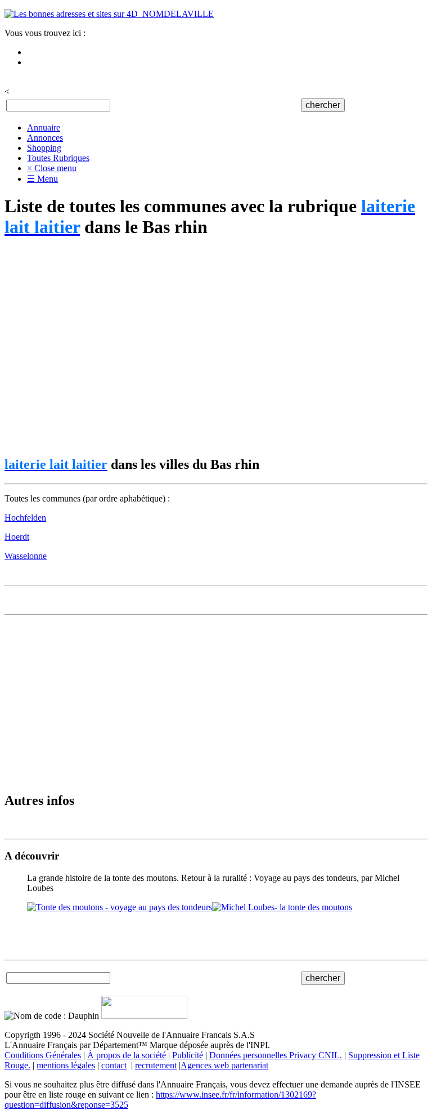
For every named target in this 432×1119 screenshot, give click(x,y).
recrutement (156, 1065)
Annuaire (43, 127)
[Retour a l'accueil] (109, 14)
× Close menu (51, 168)
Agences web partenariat (224, 1065)
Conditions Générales (42, 1055)
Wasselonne (25, 556)
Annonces (45, 137)
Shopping (44, 148)
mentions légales (66, 1065)
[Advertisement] (216, 348)
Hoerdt (16, 536)
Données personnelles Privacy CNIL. (275, 1055)
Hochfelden (25, 517)
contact (114, 1065)
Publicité (187, 1055)
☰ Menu (42, 178)
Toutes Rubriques (58, 158)
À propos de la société (126, 1055)
